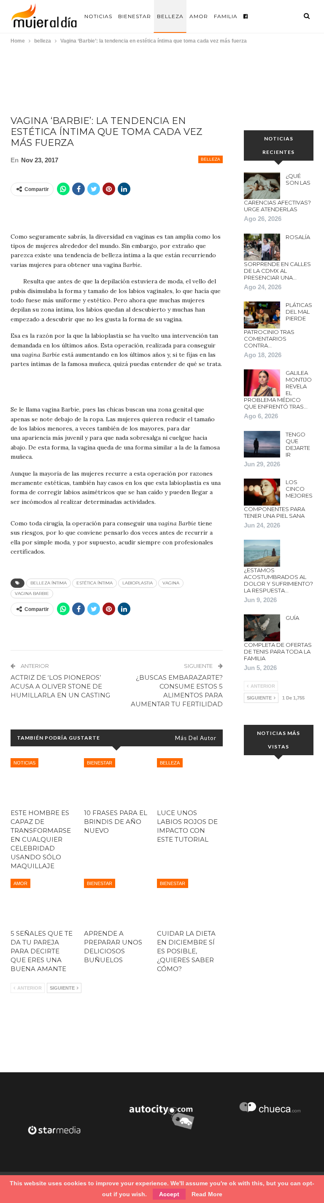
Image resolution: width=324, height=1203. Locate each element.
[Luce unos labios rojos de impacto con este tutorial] (190, 781)
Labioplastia (137, 583)
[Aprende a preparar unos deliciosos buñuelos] (117, 902)
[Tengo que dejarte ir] (262, 444)
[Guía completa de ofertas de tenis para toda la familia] (262, 627)
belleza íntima (48, 583)
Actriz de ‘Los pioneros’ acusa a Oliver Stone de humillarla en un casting (60, 686)
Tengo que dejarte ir (298, 444)
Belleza (170, 16)
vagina (170, 583)
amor (20, 883)
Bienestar (134, 16)
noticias (24, 762)
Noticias (98, 16)
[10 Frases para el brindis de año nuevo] (117, 781)
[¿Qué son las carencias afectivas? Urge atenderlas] (262, 185)
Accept (169, 1194)
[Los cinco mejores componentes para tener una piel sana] (262, 492)
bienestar (99, 762)
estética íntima (94, 583)
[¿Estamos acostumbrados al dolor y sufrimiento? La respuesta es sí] (262, 553)
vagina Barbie (32, 593)
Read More (207, 1194)
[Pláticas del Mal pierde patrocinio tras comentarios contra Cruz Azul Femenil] (262, 314)
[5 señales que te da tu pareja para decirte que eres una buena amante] (43, 902)
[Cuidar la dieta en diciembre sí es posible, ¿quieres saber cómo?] (190, 902)
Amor (198, 16)
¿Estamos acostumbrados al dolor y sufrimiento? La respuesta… (278, 580)
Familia (226, 16)
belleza (210, 159)
